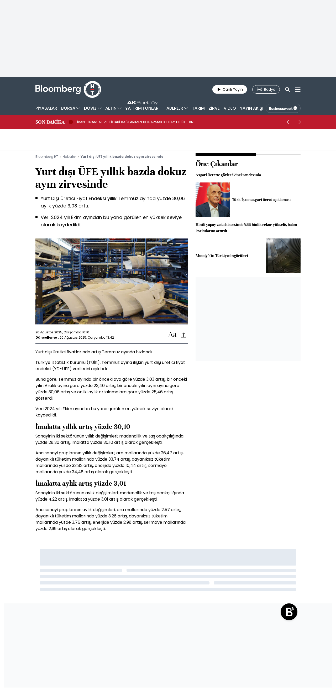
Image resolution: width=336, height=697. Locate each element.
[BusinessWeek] (283, 108)
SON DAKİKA (50, 122)
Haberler (69, 156)
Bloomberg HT (46, 156)
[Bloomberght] (68, 89)
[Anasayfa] (289, 611)
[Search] (287, 89)
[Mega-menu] (298, 89)
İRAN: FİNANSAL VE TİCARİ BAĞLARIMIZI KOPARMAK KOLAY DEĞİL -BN (135, 122)
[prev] (288, 122)
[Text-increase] (172, 335)
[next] (299, 122)
